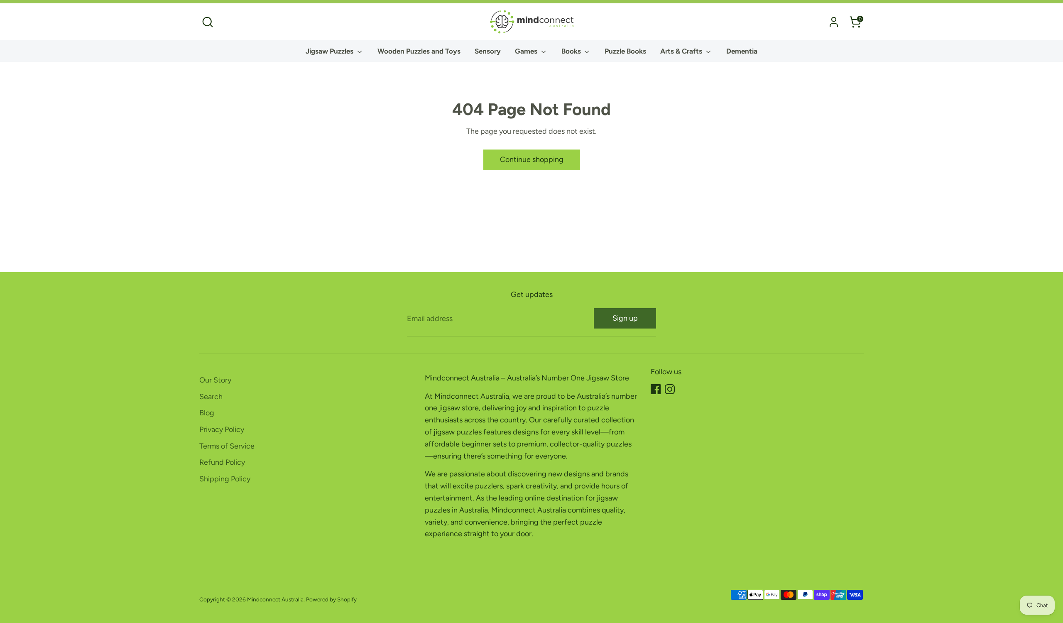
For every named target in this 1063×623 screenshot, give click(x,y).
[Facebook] (656, 389)
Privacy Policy (221, 429)
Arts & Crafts (682, 51)
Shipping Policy (224, 478)
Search (211, 396)
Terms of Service (227, 446)
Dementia (741, 51)
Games (527, 51)
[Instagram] (670, 389)
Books (572, 51)
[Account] (833, 22)
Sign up (625, 318)
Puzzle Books (625, 51)
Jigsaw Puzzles (330, 51)
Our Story (215, 380)
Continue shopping (531, 159)
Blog (206, 412)
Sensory (488, 51)
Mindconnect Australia (275, 599)
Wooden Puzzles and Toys (418, 51)
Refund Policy (222, 462)
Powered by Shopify (331, 599)
